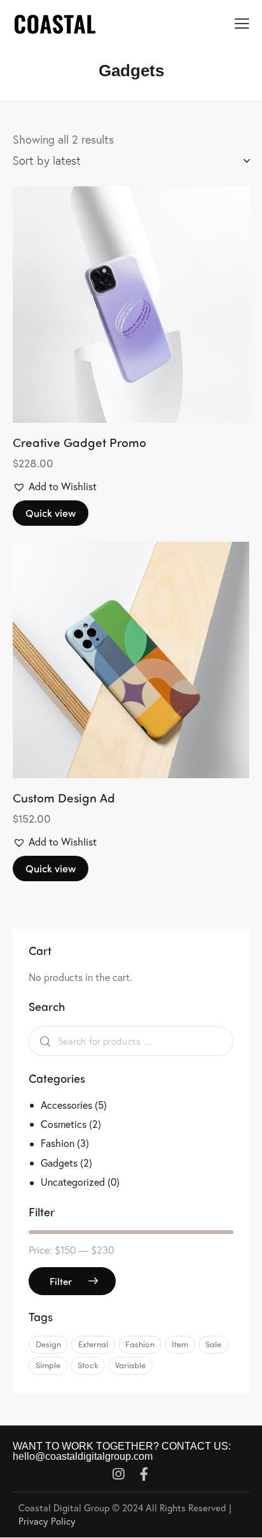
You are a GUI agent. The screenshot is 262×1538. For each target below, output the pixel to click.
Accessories (66, 1104)
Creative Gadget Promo (79, 442)
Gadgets (59, 1162)
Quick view (50, 512)
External (93, 1344)
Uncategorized (73, 1181)
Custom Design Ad (64, 798)
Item (180, 1344)
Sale (213, 1344)
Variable (130, 1365)
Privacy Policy (47, 1520)
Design (48, 1344)
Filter (61, 1281)
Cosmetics (63, 1123)
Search (42, 1041)
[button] (96, 304)
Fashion (57, 1143)
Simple (48, 1365)
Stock (88, 1365)
